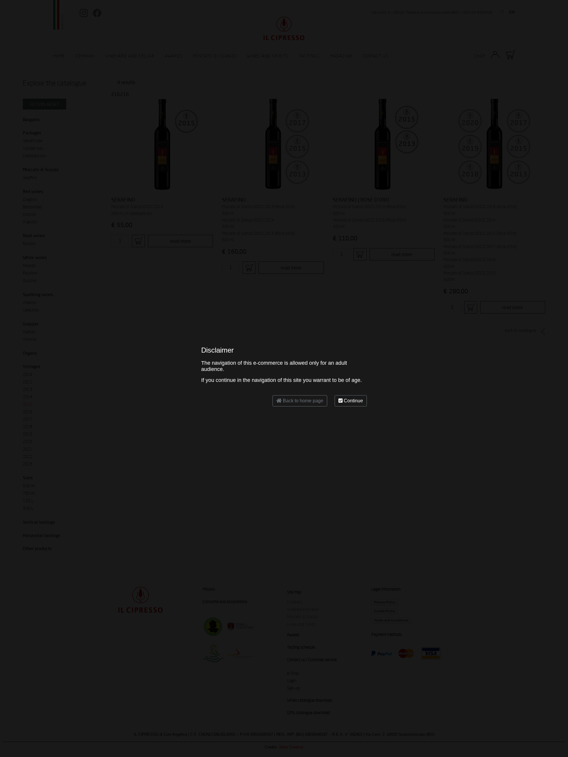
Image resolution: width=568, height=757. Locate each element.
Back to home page (302, 400)
